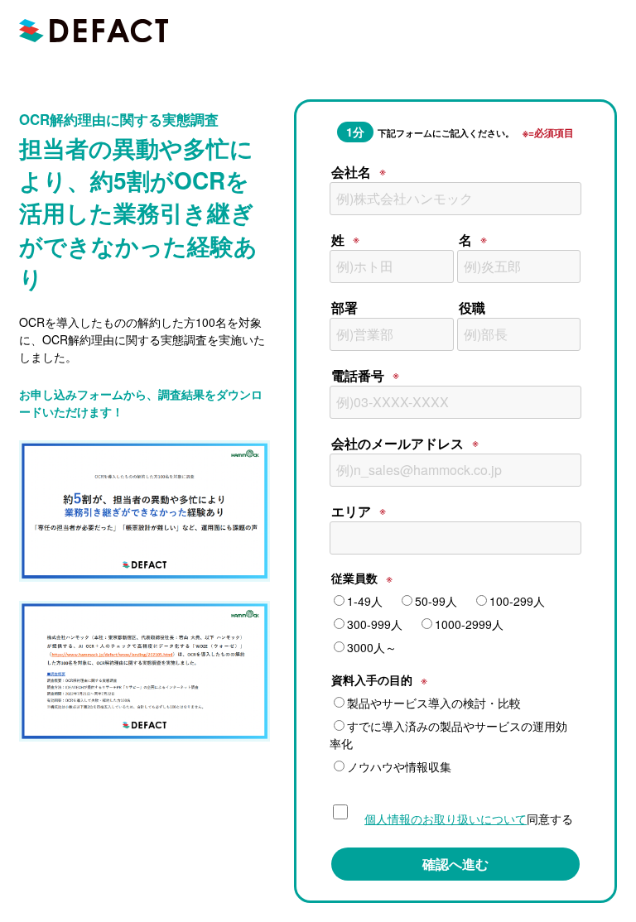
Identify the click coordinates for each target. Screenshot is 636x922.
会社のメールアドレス (397, 443)
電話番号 (357, 375)
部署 (344, 307)
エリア (351, 511)
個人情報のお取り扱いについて (445, 818)
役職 (472, 307)
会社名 (351, 171)
